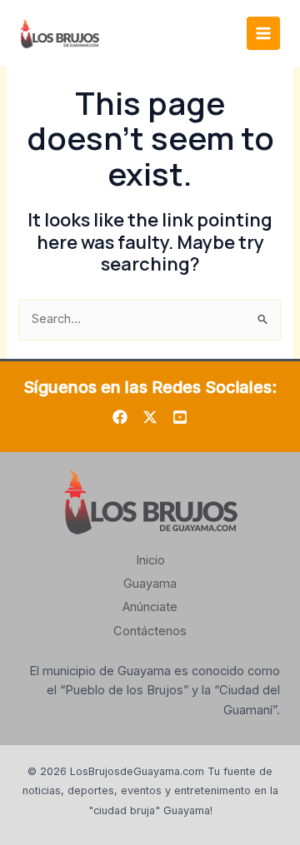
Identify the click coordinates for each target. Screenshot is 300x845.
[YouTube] (180, 417)
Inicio (150, 560)
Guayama (150, 583)
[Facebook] (120, 417)
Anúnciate (150, 606)
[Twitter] (150, 417)
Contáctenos (150, 631)
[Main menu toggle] (263, 33)
